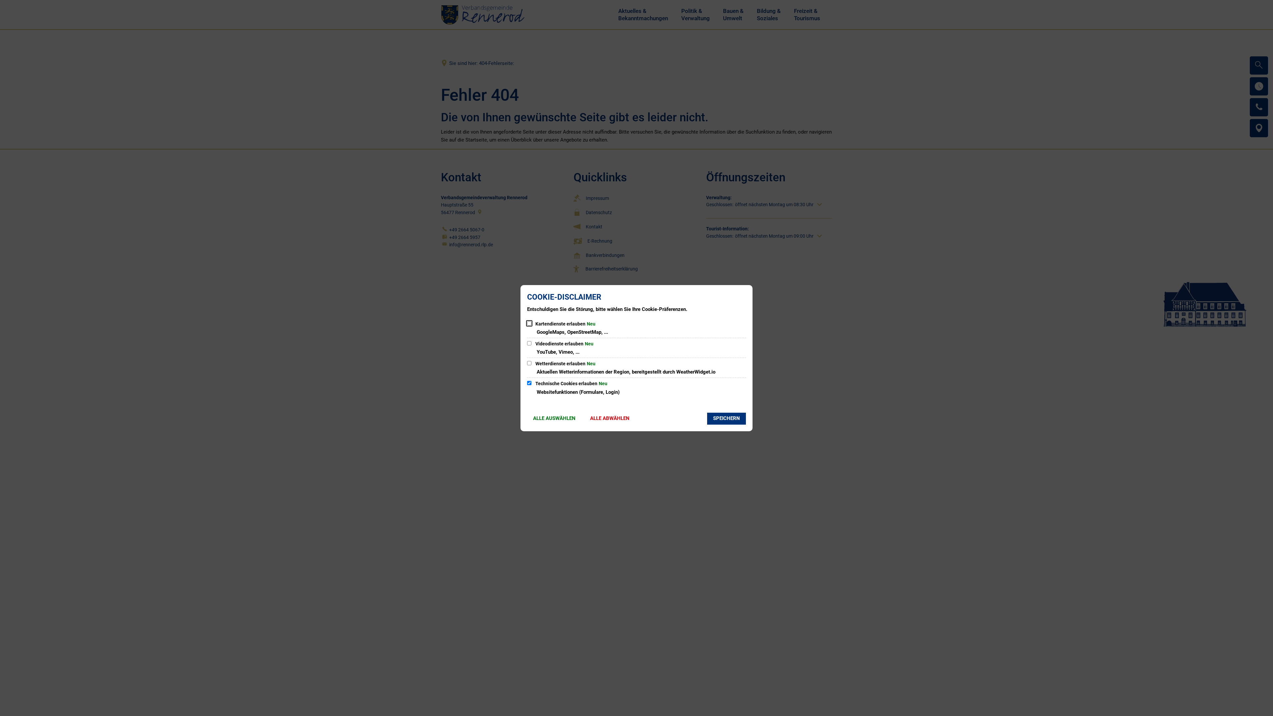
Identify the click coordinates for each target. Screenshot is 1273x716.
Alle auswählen (554, 418)
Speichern (726, 418)
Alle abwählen (610, 418)
